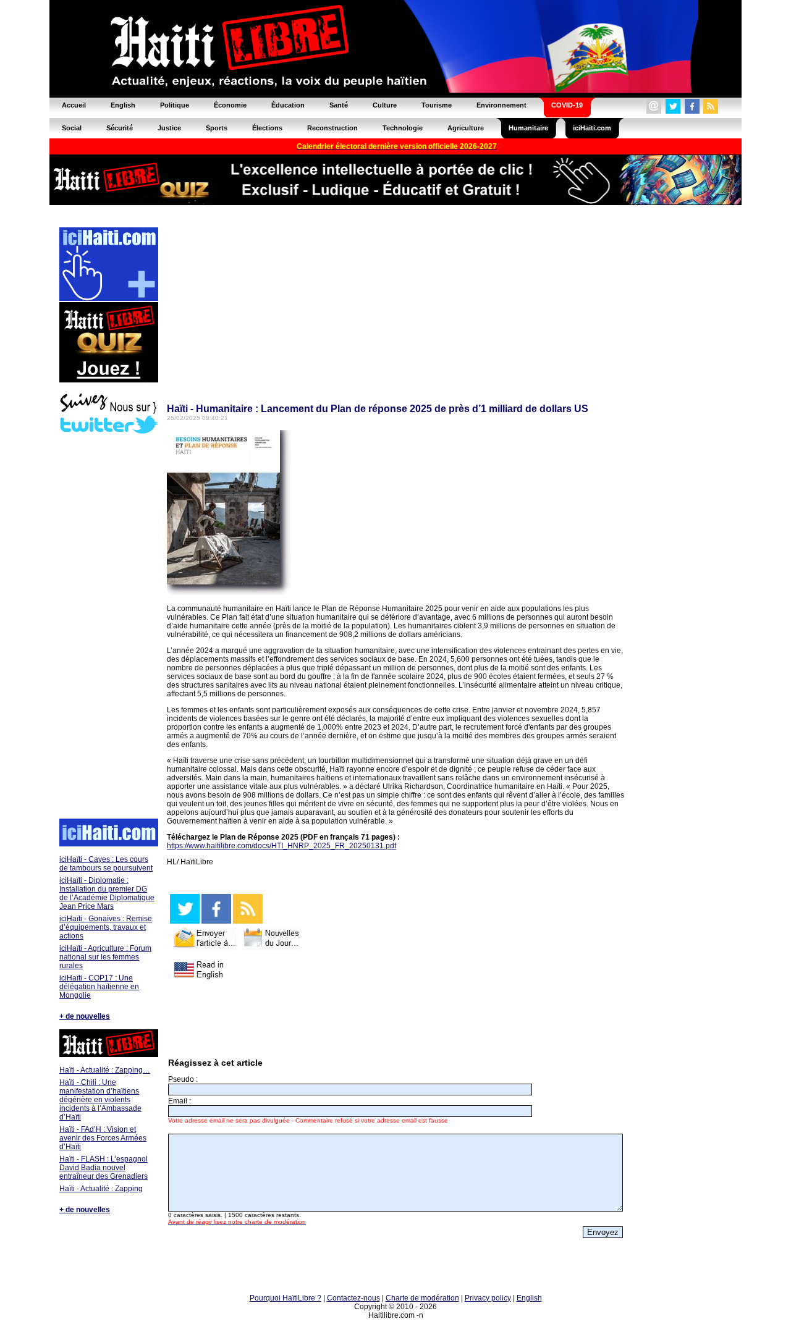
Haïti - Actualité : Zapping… (104, 1070)
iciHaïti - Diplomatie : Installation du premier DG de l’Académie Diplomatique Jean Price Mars (106, 893)
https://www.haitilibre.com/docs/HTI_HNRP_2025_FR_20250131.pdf (281, 845)
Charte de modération (422, 1298)
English (529, 1298)
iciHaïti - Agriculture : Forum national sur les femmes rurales (105, 957)
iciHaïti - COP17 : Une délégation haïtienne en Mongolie (99, 987)
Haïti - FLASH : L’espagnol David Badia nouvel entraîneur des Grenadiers (103, 1168)
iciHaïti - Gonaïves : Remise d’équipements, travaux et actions (105, 927)
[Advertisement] (108, 627)
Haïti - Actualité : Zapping (101, 1188)
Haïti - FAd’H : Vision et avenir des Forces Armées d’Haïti (102, 1138)
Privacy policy (488, 1298)
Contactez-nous (353, 1298)
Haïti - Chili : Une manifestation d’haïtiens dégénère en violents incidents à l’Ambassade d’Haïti (100, 1099)
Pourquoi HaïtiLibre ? (285, 1298)
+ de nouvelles (84, 1016)
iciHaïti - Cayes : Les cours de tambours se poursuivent (106, 863)
